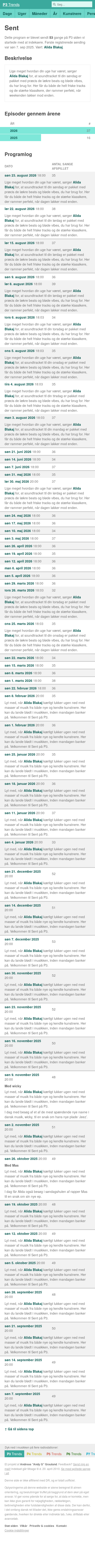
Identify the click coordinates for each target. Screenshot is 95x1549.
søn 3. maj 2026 (17, 538)
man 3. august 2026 (20, 417)
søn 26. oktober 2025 (21, 1158)
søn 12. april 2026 (18, 561)
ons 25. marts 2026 (19, 623)
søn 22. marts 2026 (19, 657)
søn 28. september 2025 (23, 1292)
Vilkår (23, 1526)
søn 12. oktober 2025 (21, 1233)
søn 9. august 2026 (20, 277)
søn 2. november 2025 (22, 1124)
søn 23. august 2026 (20, 175)
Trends (11, 4)
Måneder (39, 13)
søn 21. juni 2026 (18, 451)
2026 (14, 130)
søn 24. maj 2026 (18, 515)
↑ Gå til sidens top (19, 1429)
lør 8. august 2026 (19, 283)
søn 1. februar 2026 (20, 725)
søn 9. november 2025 (22, 1074)
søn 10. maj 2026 (18, 530)
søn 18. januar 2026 (20, 783)
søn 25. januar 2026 (20, 754)
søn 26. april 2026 (18, 546)
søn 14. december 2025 (23, 905)
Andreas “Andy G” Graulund (38, 1464)
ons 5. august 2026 (20, 350)
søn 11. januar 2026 (20, 812)
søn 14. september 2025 (23, 1359)
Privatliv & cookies (42, 1526)
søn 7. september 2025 (22, 1393)
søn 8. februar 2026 (20, 695)
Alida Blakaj (53, 47)
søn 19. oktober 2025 (21, 1204)
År (55, 13)
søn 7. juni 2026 (17, 466)
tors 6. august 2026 (20, 317)
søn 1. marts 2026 (18, 680)
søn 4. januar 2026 (19, 842)
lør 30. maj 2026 (17, 481)
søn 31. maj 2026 (18, 474)
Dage (7, 13)
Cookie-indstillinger (17, 1530)
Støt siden (11, 1526)
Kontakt (61, 1526)
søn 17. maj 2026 (18, 523)
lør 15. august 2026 (20, 242)
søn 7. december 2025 (22, 939)
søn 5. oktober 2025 (20, 1262)
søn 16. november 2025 (23, 1040)
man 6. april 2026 (18, 568)
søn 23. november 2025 (23, 1007)
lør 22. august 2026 (20, 208)
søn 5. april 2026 (17, 575)
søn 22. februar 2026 (21, 688)
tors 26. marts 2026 (19, 590)
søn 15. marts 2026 (19, 665)
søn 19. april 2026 (18, 553)
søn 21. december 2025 (23, 871)
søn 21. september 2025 (23, 1326)
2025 (14, 137)
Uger (22, 13)
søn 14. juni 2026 (18, 459)
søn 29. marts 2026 (19, 583)
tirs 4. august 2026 (19, 384)
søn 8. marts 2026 (18, 673)
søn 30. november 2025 (23, 973)
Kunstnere (72, 13)
